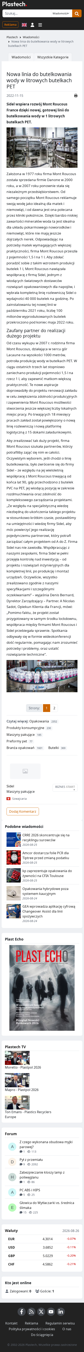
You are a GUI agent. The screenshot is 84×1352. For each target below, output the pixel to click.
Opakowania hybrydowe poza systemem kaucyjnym (45, 891)
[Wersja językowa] (24, 24)
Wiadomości (31, 37)
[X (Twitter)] (41, 1312)
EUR (11, 1239)
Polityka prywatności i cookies (32, 1329)
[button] (32, 24)
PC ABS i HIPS (30, 1190)
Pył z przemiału (31, 1159)
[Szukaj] (77, 13)
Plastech (12, 37)
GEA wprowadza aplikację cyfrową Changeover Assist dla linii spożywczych (48, 911)
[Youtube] (51, 1312)
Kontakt (11, 1323)
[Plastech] (14, 4)
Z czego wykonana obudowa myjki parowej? (46, 1144)
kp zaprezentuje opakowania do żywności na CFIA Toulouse (47, 873)
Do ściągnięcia (42, 1334)
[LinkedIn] (61, 1312)
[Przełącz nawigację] (40, 24)
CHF (11, 1264)
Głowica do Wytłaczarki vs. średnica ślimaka (47, 1205)
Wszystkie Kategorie (53, 57)
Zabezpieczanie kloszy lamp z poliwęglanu (42, 1175)
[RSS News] (31, 1312)
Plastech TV (15, 1046)
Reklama (10, 25)
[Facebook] (22, 1312)
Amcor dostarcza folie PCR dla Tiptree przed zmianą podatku (45, 855)
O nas (66, 1329)
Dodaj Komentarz (22, 811)
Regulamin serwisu (60, 1323)
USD (11, 1247)
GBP (11, 1256)
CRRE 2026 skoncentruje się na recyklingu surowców (46, 837)
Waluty (11, 1230)
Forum (11, 1133)
